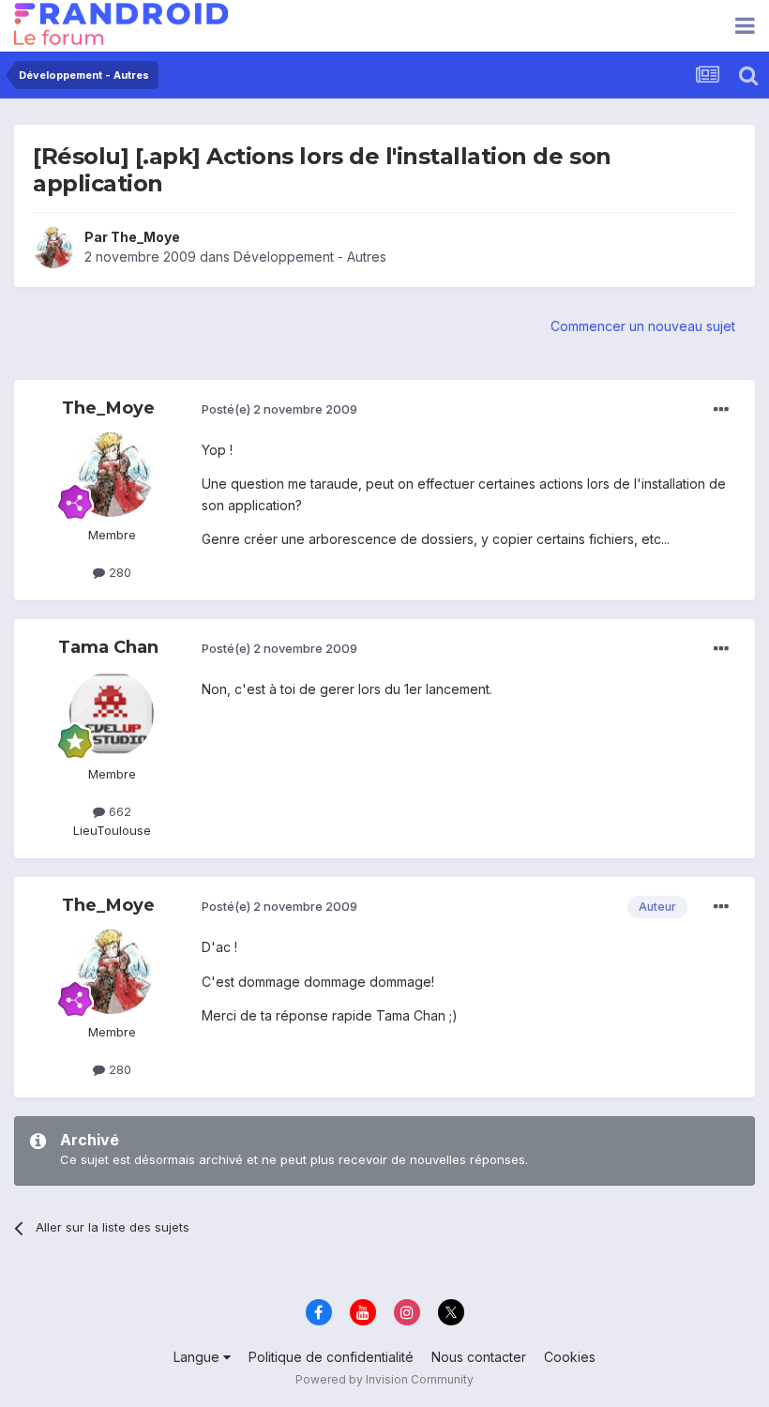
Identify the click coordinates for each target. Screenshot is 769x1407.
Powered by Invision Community (384, 1379)
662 (118, 811)
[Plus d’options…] (721, 410)
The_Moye (145, 237)
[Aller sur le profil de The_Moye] (53, 247)
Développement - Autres (310, 257)
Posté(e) (279, 408)
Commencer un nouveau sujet (642, 326)
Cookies (570, 1357)
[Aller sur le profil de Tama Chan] (111, 714)
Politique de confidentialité (331, 1357)
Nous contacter (478, 1357)
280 (118, 572)
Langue (198, 1357)
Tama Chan (108, 647)
